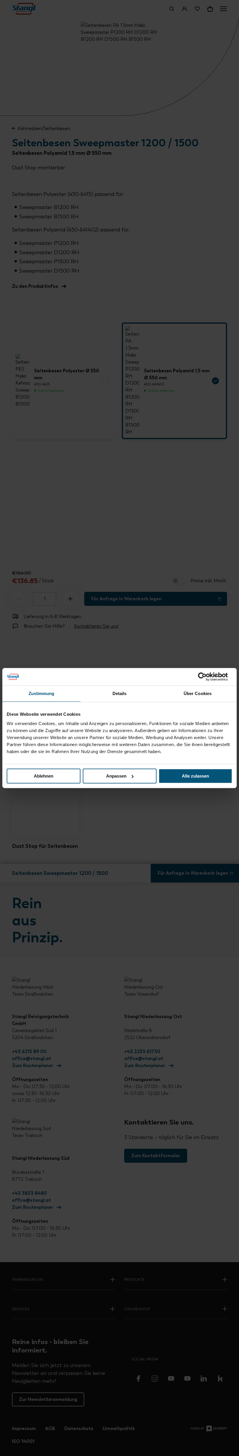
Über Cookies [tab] (198, 693)
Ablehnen (43, 775)
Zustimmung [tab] (42, 693)
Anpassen (116, 775)
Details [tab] (120, 693)
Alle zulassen (195, 775)
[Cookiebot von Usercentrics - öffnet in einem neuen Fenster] (206, 676)
